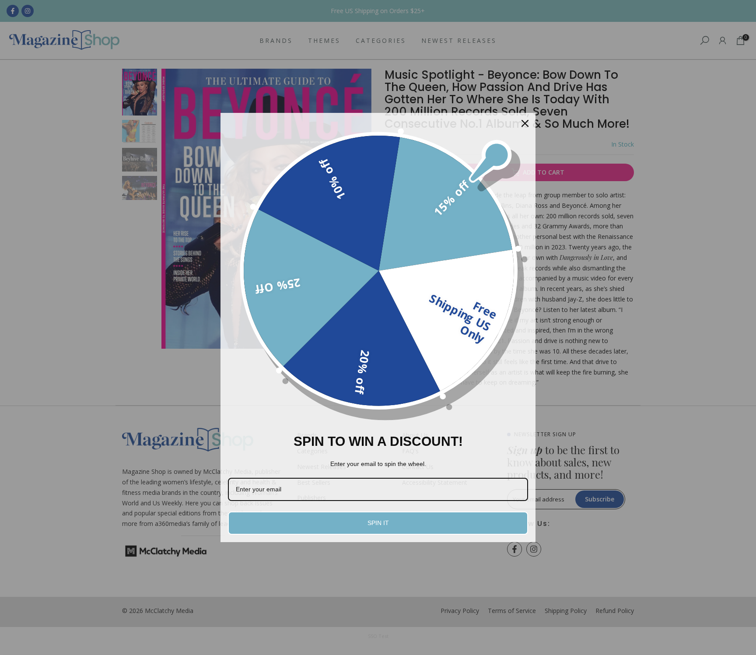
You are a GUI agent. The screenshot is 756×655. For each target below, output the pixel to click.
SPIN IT (378, 522)
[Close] (525, 123)
